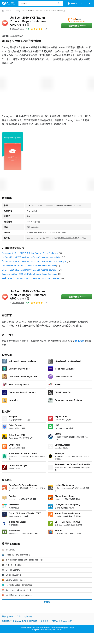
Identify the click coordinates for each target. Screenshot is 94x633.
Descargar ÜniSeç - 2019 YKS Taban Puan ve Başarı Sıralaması (30, 253)
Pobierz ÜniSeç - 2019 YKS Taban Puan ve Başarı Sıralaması (29, 266)
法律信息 (44, 621)
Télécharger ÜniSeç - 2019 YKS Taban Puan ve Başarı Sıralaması (30, 278)
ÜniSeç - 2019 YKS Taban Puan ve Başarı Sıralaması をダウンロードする (34, 261)
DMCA (55, 621)
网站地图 (28, 616)
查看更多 (47, 602)
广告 (19, 616)
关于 (4, 616)
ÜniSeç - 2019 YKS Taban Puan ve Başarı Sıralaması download (30, 270)
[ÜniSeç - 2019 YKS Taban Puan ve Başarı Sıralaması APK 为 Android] (5, 23)
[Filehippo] (9, 3)
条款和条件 (7, 621)
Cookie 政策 (20, 621)
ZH (86, 3)
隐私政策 (33, 621)
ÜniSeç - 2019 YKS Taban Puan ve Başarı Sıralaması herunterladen (31, 257)
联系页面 (79, 341)
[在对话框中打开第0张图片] (12, 151)
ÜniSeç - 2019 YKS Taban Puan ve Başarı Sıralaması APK (28, 21)
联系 (11, 616)
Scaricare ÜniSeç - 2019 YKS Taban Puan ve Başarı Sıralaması (29, 274)
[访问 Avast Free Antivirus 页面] (76, 20)
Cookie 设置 (66, 621)
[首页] (3, 11)
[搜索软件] (58, 3)
